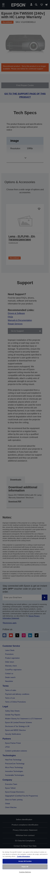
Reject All (25, 866)
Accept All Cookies (25, 861)
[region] (25, 861)
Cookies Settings (25, 872)
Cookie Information (23, 856)
